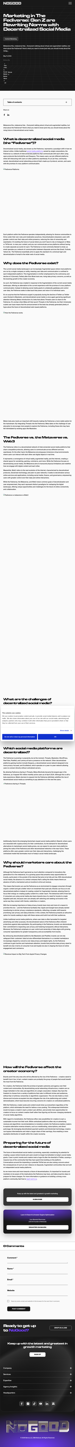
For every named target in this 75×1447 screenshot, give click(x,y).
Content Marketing (11, 39)
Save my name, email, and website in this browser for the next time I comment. (35, 1301)
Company (7, 1368)
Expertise (7, 1380)
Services (7, 1374)
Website (11, 1290)
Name (10, 1268)
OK (55, 737)
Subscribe (37, 1199)
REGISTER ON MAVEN (37, 1227)
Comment (12, 1258)
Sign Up (37, 1354)
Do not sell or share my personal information (19, 737)
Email (10, 1279)
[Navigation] (70, 3)
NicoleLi (10, 73)
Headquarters (9, 1393)
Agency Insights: (10, 1387)
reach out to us (31, 1179)
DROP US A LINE (60, 1328)
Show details (64, 730)
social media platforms (35, 151)
